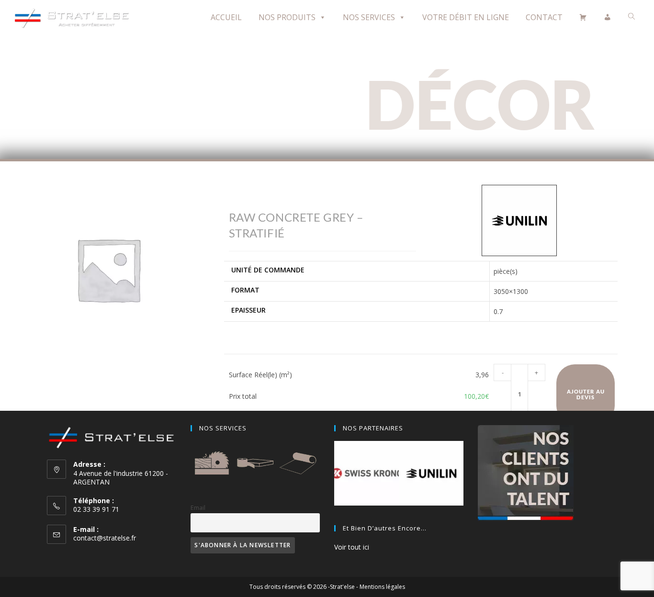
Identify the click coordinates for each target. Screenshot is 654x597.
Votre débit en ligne (465, 17)
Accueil (226, 17)
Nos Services (369, 17)
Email (198, 508)
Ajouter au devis (586, 394)
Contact (544, 17)
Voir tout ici (351, 547)
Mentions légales (382, 587)
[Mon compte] (607, 17)
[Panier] (583, 17)
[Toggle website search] (631, 16)
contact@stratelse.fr (104, 537)
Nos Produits (287, 17)
